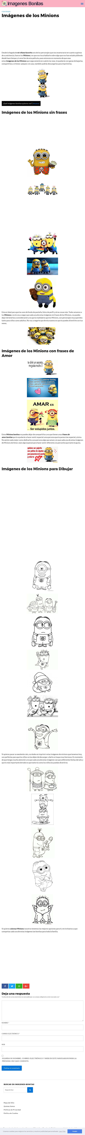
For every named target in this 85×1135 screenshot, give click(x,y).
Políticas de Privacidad (12, 1110)
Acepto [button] (74, 1131)
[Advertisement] (42, 35)
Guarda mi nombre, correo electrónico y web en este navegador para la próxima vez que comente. (39, 1059)
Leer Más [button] (62, 1131)
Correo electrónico (11, 1033)
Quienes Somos (9, 1106)
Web (3, 1044)
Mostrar (36, 103)
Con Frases (6, 11)
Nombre (5, 1023)
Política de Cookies (11, 1113)
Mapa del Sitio (9, 1103)
